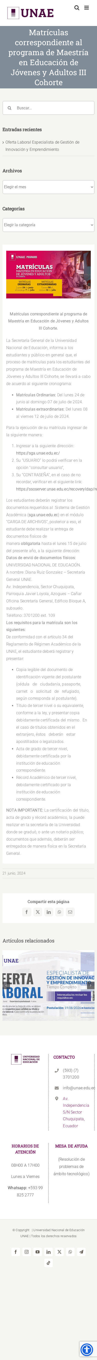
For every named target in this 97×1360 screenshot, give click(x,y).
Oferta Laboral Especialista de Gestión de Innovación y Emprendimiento (48, 978)
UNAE (24, 1236)
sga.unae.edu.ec (43, 514)
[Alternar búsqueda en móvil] (76, 7)
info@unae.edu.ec (76, 1088)
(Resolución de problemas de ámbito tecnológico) (71, 1166)
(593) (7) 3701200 (71, 1074)
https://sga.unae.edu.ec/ (38, 453)
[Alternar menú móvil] (87, 7)
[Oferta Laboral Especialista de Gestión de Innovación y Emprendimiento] (48, 985)
